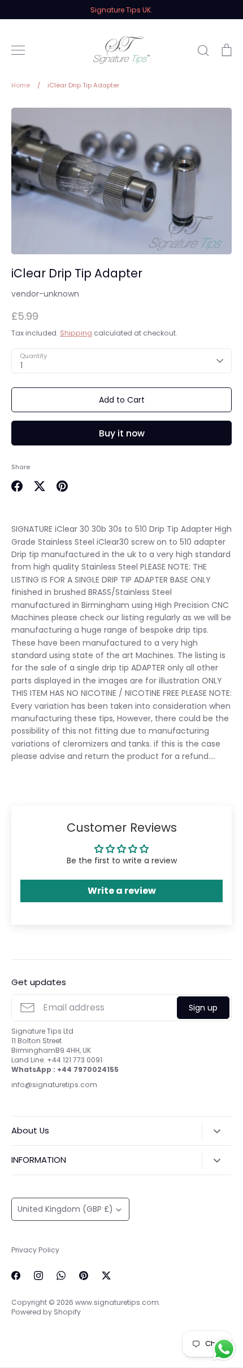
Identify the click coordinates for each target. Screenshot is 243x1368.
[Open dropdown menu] (217, 1131)
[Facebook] (16, 1275)
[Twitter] (106, 1275)
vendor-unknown (45, 293)
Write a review (122, 890)
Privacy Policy (35, 1250)
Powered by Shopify (46, 1312)
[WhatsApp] (61, 1275)
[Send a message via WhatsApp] (224, 1349)
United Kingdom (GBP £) (65, 1209)
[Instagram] (38, 1275)
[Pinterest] (83, 1275)
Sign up (203, 1007)
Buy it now (122, 433)
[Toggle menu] (18, 50)
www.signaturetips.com (117, 1302)
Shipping (76, 333)
